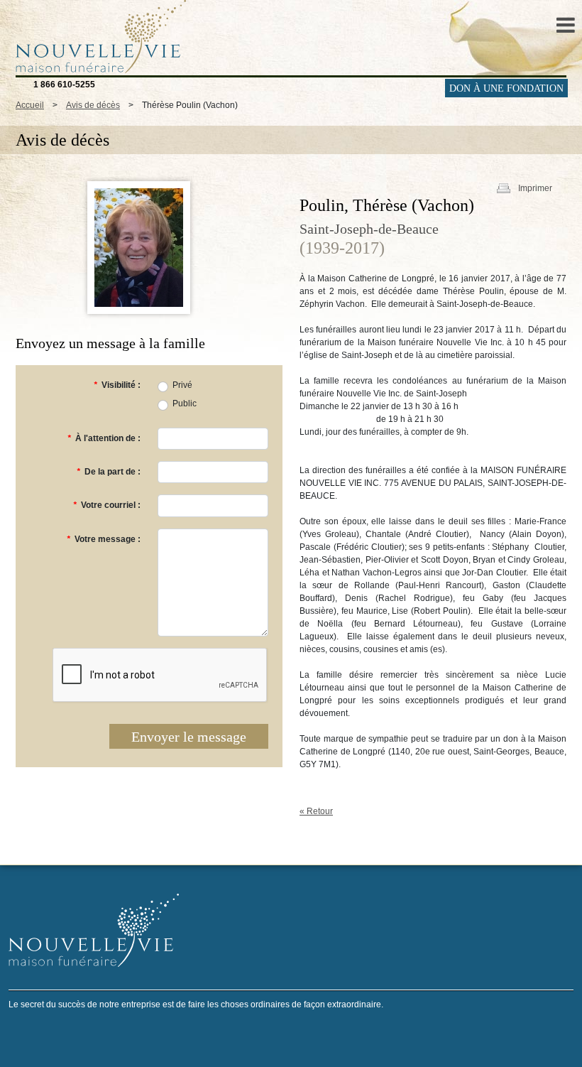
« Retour (316, 811)
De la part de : (109, 471)
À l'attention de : (104, 438)
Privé (182, 385)
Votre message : (104, 539)
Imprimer (535, 188)
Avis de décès (93, 105)
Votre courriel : (107, 505)
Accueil (30, 105)
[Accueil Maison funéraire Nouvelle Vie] (97, 36)
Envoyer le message (188, 736)
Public (184, 403)
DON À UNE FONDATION (506, 88)
